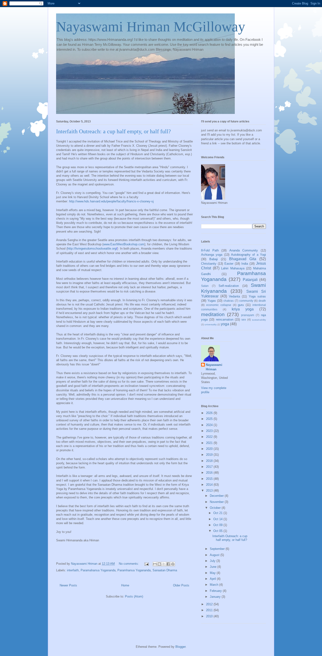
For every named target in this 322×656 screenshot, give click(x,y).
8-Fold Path (210, 250)
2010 (210, 616)
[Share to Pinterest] (172, 564)
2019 (210, 454)
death (262, 300)
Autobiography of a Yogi (248, 254)
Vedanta (234, 296)
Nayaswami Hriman (214, 367)
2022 (210, 437)
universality (211, 324)
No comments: (129, 563)
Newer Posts (68, 585)
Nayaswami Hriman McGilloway (150, 26)
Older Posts (181, 585)
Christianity (208, 263)
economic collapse (218, 304)
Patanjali (250, 280)
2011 (210, 610)
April (213, 579)
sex (243, 319)
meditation (213, 314)
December (217, 495)
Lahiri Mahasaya (232, 268)
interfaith (73, 570)
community (246, 300)
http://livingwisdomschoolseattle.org (91, 248)
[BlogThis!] (159, 564)
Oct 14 (218, 519)
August (215, 555)
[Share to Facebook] (168, 564)
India (244, 263)
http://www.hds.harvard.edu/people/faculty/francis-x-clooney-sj (111, 201)
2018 (210, 461)
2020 (210, 449)
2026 (210, 413)
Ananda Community (243, 250)
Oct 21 (218, 513)
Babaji (213, 259)
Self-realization (229, 286)
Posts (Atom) (134, 596)
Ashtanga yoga (211, 254)
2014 (210, 484)
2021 (210, 443)
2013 (210, 490)
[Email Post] (146, 563)
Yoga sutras (257, 296)
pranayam (247, 315)
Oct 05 (218, 531)
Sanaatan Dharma (165, 570)
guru (241, 305)
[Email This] (155, 564)
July (213, 561)
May (213, 573)
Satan (205, 285)
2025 (210, 419)
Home (125, 585)
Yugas (211, 300)
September (218, 549)
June (213, 566)
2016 (210, 472)
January (216, 596)
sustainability (259, 319)
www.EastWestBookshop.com (123, 244)
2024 (210, 425)
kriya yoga (243, 309)
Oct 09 (218, 525)
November (217, 502)
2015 (210, 479)
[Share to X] (163, 564)
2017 (210, 466)
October (216, 508)
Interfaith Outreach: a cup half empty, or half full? (113, 131)
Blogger (180, 646)
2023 (210, 431)
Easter (228, 263)
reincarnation (224, 319)
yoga (225, 324)
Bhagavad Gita (242, 259)
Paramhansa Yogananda (134, 570)
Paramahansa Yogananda (98, 570)
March (214, 584)
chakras (228, 300)
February (216, 591)
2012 (210, 604)
